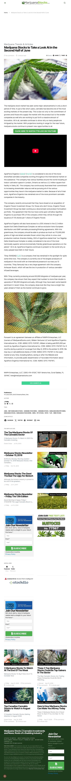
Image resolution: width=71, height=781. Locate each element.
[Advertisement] (35, 27)
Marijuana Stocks (9, 413)
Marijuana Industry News (57, 411)
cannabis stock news (30, 411)
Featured (45, 432)
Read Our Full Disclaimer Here (36, 768)
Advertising (39, 739)
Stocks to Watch (10, 738)
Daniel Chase (8, 443)
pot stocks (40, 413)
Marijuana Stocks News (23, 413)
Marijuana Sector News (52, 702)
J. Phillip (6, 401)
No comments (10, 55)
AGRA (5, 411)
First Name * (9, 532)
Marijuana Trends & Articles (18, 44)
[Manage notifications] (4, 776)
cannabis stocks (43, 411)
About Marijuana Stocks (26, 738)
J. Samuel (40, 683)
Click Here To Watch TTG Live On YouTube (35, 131)
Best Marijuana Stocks (15, 411)
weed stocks (57, 413)
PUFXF (46, 413)
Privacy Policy (10, 554)
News (34, 413)
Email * (7, 539)
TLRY (50, 413)
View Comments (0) (35, 383)
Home (6, 12)
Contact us (8, 741)
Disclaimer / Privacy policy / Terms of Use (18, 739)
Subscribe (19, 548)
